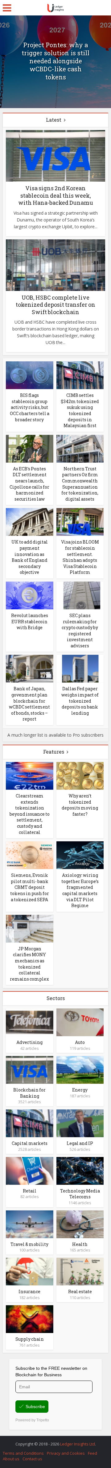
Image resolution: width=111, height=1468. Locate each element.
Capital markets (29, 1143)
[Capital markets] (29, 1123)
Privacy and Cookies (66, 1453)
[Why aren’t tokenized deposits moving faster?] (80, 775)
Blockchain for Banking (29, 1093)
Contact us (32, 1459)
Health (80, 1244)
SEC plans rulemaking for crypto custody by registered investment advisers (80, 630)
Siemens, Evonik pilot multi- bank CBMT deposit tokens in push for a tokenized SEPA (29, 887)
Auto (80, 1042)
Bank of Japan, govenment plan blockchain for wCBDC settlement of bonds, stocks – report (29, 704)
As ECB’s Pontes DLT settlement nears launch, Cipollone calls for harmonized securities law (29, 484)
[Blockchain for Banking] (29, 1069)
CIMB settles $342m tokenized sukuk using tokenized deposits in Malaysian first (80, 410)
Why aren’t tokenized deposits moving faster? (80, 805)
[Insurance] (29, 1271)
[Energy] (80, 1069)
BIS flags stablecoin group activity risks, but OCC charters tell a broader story (29, 407)
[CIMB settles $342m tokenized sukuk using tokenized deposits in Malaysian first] (80, 375)
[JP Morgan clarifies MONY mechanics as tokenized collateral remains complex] (29, 928)
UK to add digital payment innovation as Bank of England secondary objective (29, 557)
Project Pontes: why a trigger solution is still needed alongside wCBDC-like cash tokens (55, 61)
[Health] (80, 1224)
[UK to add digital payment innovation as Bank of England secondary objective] (29, 521)
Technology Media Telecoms (80, 1194)
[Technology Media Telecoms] (80, 1170)
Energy (80, 1090)
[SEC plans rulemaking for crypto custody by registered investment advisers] (80, 595)
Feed (92, 1453)
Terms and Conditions (23, 1453)
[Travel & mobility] (29, 1224)
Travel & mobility (29, 1244)
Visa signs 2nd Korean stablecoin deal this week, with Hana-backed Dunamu (55, 195)
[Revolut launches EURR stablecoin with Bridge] (29, 595)
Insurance (29, 1291)
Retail (29, 1191)
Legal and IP (80, 1143)
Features (53, 751)
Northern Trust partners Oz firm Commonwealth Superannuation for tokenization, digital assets (79, 484)
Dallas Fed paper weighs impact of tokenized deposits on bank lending (80, 701)
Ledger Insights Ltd (77, 1444)
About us (11, 1459)
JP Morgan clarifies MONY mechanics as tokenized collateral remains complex (29, 964)
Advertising (29, 1042)
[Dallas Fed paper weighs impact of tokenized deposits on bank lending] (80, 668)
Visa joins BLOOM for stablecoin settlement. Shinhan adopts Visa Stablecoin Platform (80, 557)
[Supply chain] (29, 1319)
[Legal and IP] (80, 1123)
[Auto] (80, 1022)
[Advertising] (29, 1022)
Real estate (80, 1291)
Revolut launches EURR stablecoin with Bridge (29, 621)
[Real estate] (80, 1271)
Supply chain (29, 1339)
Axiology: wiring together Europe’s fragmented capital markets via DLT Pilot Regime (80, 890)
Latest (53, 119)
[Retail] (29, 1170)
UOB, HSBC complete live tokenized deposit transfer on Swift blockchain (55, 305)
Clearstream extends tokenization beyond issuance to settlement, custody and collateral (30, 814)
